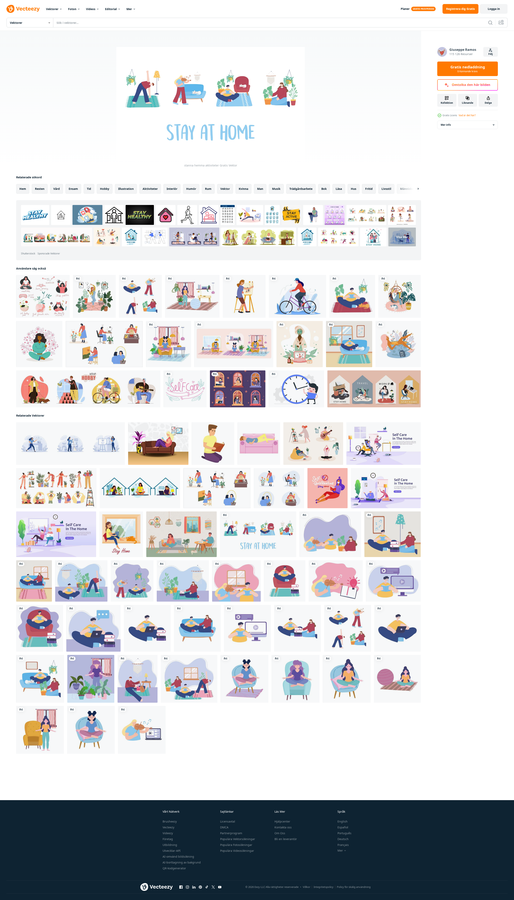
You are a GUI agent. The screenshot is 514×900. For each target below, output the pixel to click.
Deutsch (343, 839)
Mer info (446, 124)
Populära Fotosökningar (236, 845)
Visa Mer (402, 237)
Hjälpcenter (282, 821)
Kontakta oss (283, 827)
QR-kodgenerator (174, 868)
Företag (168, 839)
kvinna (243, 189)
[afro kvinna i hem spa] (299, 344)
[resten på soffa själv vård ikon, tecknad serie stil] (259, 443)
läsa (339, 189)
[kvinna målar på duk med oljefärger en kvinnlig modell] (244, 296)
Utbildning (170, 845)
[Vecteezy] (23, 9)
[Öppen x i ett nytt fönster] (213, 887)
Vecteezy (168, 827)
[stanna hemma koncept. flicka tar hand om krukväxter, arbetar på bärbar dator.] (140, 488)
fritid (369, 189)
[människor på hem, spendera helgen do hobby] (181, 534)
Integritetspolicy (323, 887)
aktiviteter (150, 189)
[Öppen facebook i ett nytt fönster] (181, 887)
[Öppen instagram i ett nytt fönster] (187, 887)
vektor (225, 189)
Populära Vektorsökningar (237, 839)
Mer (129, 9)
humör (191, 189)
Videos (90, 9)
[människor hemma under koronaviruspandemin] (237, 388)
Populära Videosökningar (237, 851)
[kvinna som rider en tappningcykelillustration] (297, 296)
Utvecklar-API (172, 851)
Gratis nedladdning (467, 69)
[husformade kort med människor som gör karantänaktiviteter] (374, 388)
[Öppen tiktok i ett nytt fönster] (206, 887)
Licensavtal (227, 821)
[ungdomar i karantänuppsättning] (140, 296)
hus (353, 189)
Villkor (306, 887)
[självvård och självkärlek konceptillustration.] (43, 296)
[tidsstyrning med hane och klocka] (296, 388)
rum (208, 189)
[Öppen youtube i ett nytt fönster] (219, 887)
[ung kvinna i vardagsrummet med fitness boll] (192, 296)
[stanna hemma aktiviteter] (258, 534)
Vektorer (52, 9)
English (342, 821)
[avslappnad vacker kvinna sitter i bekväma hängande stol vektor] (399, 296)
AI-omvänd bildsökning (178, 856)
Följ (490, 54)
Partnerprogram (231, 833)
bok (324, 189)
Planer (405, 9)
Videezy (168, 833)
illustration (126, 189)
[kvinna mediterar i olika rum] (233, 344)
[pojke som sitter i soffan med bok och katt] (349, 344)
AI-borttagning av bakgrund (182, 862)
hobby (104, 189)
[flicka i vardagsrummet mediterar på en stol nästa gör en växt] (168, 344)
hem (22, 189)
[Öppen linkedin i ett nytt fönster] (194, 887)
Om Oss (279, 833)
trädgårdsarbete (300, 189)
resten (39, 189)
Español (342, 827)
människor (407, 189)
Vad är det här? (467, 115)
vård (56, 189)
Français (343, 845)
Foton (72, 9)
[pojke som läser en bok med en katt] (352, 296)
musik (276, 189)
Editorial (111, 9)
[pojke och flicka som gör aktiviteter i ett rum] (40, 679)
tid (89, 189)
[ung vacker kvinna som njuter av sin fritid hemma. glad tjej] (94, 296)
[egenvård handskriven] (185, 388)
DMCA (224, 827)
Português (344, 833)
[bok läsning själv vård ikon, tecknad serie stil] (213, 443)
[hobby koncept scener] (88, 388)
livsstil (386, 189)
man (260, 189)
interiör (172, 189)
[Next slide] (414, 189)
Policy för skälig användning (354, 887)
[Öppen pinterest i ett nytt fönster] (200, 887)
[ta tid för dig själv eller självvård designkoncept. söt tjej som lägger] (398, 344)
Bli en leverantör (285, 839)
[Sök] (490, 22)
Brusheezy (170, 821)
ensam (73, 189)
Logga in (494, 9)
